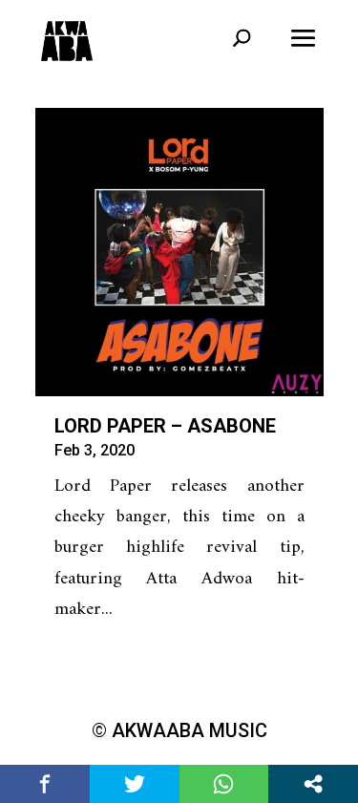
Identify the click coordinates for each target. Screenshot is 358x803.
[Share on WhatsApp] (224, 784)
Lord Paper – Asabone (165, 425)
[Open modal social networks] (313, 784)
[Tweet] (134, 784)
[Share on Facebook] (45, 784)
